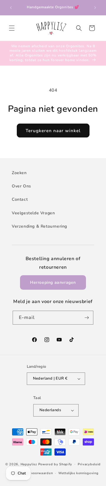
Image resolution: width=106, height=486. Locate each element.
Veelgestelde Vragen (33, 213)
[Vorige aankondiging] (10, 7)
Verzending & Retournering (39, 226)
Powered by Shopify (55, 464)
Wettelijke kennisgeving (78, 473)
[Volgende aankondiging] (95, 7)
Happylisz (29, 464)
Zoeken (19, 173)
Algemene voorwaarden (33, 473)
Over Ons (21, 186)
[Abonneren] (86, 318)
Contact (20, 199)
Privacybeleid (89, 464)
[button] (11, 28)
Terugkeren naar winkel (53, 131)
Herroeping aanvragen (53, 282)
